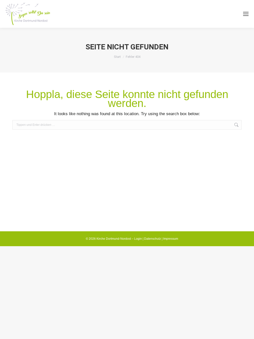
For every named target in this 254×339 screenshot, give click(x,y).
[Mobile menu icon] (246, 14)
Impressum (170, 238)
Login (138, 238)
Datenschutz (152, 238)
